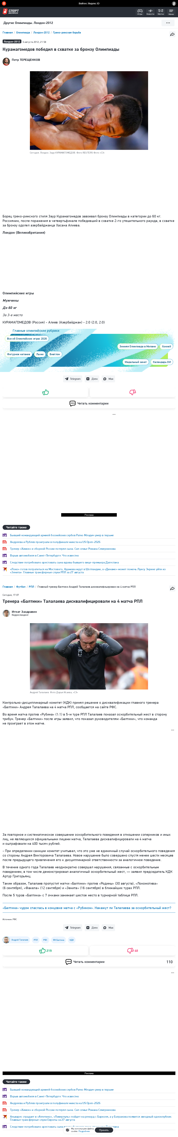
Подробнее (84, 1131)
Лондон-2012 (41, 32)
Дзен (95, 378)
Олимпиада (23, 32)
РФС (15, 919)
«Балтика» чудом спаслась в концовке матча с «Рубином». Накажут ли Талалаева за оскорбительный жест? (87, 908)
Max (111, 378)
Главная (8, 32)
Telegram (75, 378)
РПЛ (32, 586)
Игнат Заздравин (24, 611)
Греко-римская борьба (67, 32)
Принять (104, 1130)
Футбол (21, 586)
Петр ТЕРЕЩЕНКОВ (26, 59)
